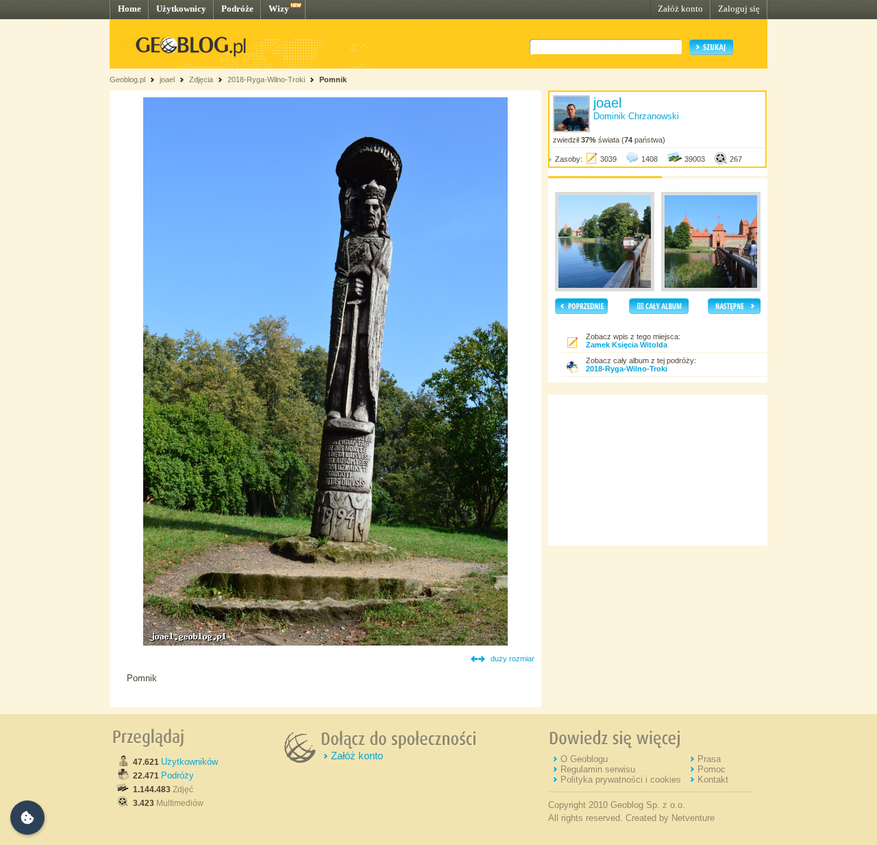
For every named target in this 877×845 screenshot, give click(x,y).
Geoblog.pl (127, 79)
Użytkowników (189, 762)
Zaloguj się (739, 8)
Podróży (177, 775)
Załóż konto (680, 8)
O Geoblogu (584, 759)
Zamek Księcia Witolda (626, 345)
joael (167, 79)
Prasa (709, 759)
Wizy (279, 8)
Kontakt (712, 779)
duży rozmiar (512, 658)
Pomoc (711, 769)
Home (129, 8)
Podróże (237, 8)
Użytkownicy (181, 8)
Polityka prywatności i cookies (620, 779)
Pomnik (333, 79)
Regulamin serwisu (597, 769)
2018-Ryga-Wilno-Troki (266, 79)
